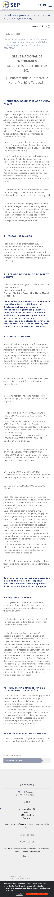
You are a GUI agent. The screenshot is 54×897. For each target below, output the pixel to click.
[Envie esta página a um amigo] (46, 26)
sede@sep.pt (27, 792)
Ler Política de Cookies (37, 894)
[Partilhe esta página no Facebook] (43, 26)
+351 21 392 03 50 (26, 795)
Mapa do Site (15, 876)
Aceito (19, 894)
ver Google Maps (27, 835)
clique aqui (27, 856)
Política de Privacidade (20, 878)
